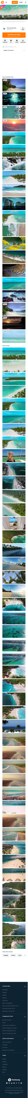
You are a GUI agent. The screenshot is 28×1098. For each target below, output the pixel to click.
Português (5, 1065)
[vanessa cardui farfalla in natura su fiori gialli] (13, 242)
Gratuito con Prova (14, 35)
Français (4, 1071)
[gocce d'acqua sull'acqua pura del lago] (13, 269)
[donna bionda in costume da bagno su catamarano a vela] (13, 455)
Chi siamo (4, 1048)
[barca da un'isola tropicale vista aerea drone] (13, 150)
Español (4, 1063)
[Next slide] (22, 954)
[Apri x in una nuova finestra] (18, 1084)
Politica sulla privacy (18, 1093)
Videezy (4, 994)
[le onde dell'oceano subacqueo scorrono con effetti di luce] (13, 98)
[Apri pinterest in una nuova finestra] (13, 1084)
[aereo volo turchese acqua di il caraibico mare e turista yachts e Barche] (13, 644)
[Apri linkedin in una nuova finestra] (11, 1084)
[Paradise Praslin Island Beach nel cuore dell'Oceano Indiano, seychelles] (13, 296)
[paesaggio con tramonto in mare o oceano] (13, 125)
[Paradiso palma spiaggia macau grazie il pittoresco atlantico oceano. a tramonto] (13, 738)
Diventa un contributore (8, 1051)
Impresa (4, 997)
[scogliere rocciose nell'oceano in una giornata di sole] (13, 203)
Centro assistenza (6, 1043)
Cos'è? (15, 46)
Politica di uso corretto (13, 1094)
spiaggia (6, 954)
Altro (3, 1073)
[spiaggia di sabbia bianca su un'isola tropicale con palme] (13, 176)
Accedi (20, 2)
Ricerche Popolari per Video (9, 1034)
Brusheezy (5, 989)
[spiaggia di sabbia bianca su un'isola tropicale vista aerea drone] (13, 378)
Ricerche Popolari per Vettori (9, 1029)
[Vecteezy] (2, 2)
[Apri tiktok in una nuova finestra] (15, 1084)
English (4, 1060)
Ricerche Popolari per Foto (9, 1032)
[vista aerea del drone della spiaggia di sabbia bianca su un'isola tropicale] (13, 137)
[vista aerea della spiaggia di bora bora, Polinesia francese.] (13, 256)
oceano (13, 954)
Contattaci (4, 1046)
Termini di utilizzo (8, 1093)
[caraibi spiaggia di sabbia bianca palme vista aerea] (13, 391)
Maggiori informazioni (9, 49)
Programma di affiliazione (8, 1026)
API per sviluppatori (7, 1002)
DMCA (3, 1024)
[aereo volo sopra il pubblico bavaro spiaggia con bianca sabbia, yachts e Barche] (13, 617)
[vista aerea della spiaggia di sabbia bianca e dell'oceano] (13, 366)
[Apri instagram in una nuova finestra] (8, 1084)
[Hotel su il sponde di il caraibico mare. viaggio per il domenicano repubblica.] (13, 468)
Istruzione (4, 1000)
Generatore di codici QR (8, 1012)
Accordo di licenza (6, 1021)
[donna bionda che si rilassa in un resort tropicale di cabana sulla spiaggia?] (13, 522)
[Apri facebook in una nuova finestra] (6, 1084)
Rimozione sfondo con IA (8, 1009)
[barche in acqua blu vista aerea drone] (13, 283)
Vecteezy (4, 992)
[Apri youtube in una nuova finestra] (20, 1084)
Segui (23, 29)
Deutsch (4, 1068)
